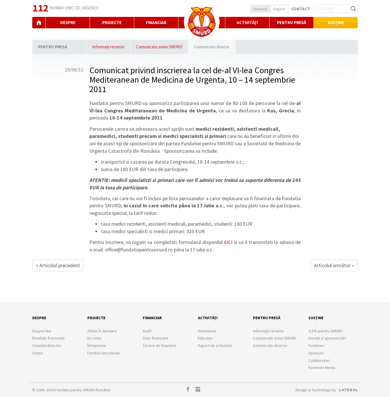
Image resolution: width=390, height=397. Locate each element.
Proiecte (96, 317)
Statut (37, 353)
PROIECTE (112, 22)
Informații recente (108, 46)
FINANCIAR (156, 22)
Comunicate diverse (212, 46)
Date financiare (155, 338)
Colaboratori (319, 360)
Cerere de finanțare (159, 345)
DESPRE (67, 22)
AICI (228, 242)
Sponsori (316, 353)
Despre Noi (41, 331)
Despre (39, 317)
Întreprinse (96, 345)
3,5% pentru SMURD (325, 331)
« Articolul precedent (58, 265)
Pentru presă (52, 46)
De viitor (94, 338)
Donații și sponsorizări (327, 338)
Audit (147, 331)
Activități (247, 22)
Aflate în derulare (102, 331)
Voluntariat (207, 331)
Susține (335, 22)
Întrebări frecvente (48, 338)
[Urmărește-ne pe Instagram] (199, 389)
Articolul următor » (334, 265)
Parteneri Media (321, 367)
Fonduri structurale (103, 353)
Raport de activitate (215, 345)
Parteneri (316, 345)
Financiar (152, 317)
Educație (205, 338)
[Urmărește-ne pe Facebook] (189, 389)
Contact (300, 8)
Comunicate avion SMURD (159, 46)
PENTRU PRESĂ (291, 22)
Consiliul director (46, 345)
